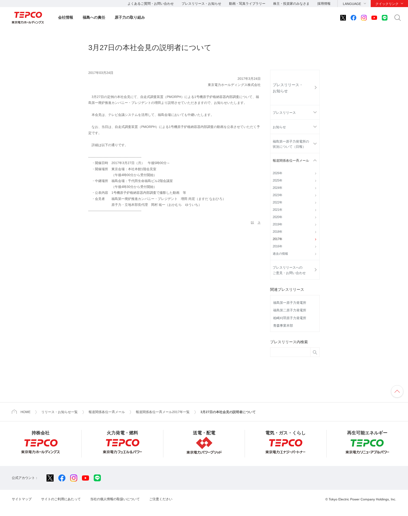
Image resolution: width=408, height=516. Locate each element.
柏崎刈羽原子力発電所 (289, 318)
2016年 (277, 246)
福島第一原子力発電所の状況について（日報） (291, 144)
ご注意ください (160, 499)
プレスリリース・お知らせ (201, 3)
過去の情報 (280, 253)
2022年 (277, 202)
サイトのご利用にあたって (61, 499)
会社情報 (65, 17)
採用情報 (324, 3)
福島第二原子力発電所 (289, 310)
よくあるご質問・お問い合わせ (151, 3)
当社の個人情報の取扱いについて (115, 499)
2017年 (277, 239)
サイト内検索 (398, 18)
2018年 (277, 231)
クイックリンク (387, 4)
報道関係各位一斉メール (291, 160)
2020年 (277, 217)
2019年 (277, 224)
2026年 (277, 173)
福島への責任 (94, 17)
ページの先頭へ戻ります (397, 391)
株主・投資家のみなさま (291, 3)
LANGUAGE (352, 4)
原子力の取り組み (130, 17)
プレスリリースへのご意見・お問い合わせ (289, 270)
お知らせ (279, 127)
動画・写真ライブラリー (247, 3)
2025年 (277, 180)
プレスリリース (284, 112)
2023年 (277, 195)
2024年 (277, 188)
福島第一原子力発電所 (289, 303)
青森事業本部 (283, 325)
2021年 (277, 209)
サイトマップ (22, 499)
